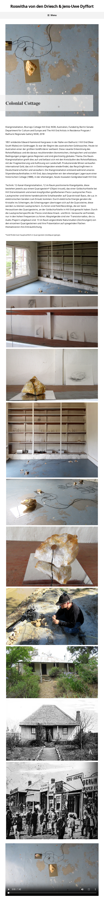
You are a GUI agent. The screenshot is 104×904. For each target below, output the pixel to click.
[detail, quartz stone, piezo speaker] (52, 557)
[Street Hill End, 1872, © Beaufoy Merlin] (52, 800)
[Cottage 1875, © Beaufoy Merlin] (52, 730)
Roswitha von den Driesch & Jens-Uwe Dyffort (52, 6)
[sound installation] (52, 440)
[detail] (52, 321)
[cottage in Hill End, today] (52, 672)
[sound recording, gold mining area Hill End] (52, 616)
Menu (53, 15)
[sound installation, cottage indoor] (52, 267)
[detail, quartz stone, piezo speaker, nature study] (52, 375)
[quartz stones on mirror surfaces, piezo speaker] (52, 502)
